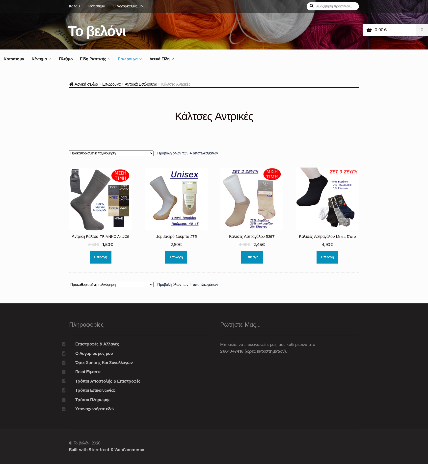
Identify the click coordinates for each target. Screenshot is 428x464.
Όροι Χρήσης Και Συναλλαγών (104, 362)
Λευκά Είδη (160, 59)
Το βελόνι (97, 30)
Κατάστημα (96, 6)
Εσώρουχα (127, 59)
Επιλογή (100, 257)
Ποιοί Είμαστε (88, 371)
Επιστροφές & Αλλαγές (97, 344)
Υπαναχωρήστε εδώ (94, 408)
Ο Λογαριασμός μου (128, 6)
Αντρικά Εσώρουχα (141, 84)
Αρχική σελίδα (86, 84)
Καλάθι (74, 6)
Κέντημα (39, 59)
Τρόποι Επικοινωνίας (95, 390)
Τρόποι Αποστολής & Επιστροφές (107, 381)
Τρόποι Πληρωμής (92, 399)
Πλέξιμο (66, 59)
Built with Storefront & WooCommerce (106, 449)
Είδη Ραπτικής (93, 59)
